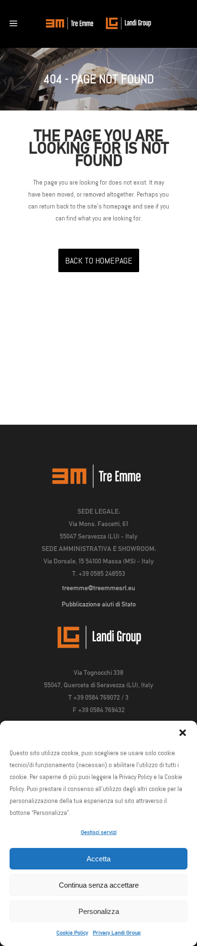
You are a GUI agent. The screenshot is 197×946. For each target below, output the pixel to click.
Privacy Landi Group (117, 932)
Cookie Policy (72, 932)
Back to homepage (98, 260)
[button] (182, 732)
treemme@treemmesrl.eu (98, 588)
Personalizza (98, 911)
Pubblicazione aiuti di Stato (99, 604)
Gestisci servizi (99, 832)
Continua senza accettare (99, 885)
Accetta (98, 859)
